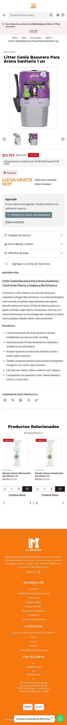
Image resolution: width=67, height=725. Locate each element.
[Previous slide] (4, 139)
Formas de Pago (34, 606)
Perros (33, 637)
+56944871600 (33, 666)
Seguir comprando (14, 222)
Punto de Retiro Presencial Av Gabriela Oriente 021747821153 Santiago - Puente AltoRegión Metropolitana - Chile (33, 686)
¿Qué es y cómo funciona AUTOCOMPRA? (33, 632)
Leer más (33, 30)
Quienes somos (33, 602)
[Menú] (4, 14)
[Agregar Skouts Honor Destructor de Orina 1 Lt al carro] (60, 489)
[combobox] (31, 15)
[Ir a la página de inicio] (33, 5)
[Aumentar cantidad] (18, 489)
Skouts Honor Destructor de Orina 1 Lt (49, 474)
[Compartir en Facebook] (5, 400)
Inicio (14, 38)
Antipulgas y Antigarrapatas (33, 650)
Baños (49, 38)
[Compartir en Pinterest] (28, 400)
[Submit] (51, 15)
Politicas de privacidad (33, 619)
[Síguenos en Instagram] (39, 572)
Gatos (33, 641)
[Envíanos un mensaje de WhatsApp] (60, 718)
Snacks (33, 645)
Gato (24, 38)
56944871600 (33, 674)
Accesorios (36, 38)
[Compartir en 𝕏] (13, 400)
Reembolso (33, 615)
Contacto (33, 589)
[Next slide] (62, 139)
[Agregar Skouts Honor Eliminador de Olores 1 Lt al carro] (27, 489)
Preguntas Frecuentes (33, 610)
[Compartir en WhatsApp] (20, 400)
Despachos (33, 597)
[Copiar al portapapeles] (36, 400)
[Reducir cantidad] (4, 489)
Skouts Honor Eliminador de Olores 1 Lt (16, 474)
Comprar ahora (17, 494)
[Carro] (63, 14)
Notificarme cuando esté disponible (30, 215)
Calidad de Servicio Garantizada (33, 593)
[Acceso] (58, 14)
